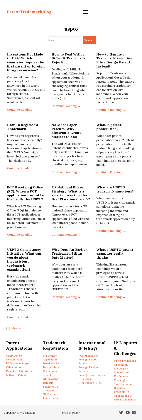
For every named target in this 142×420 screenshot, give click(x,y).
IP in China (85, 379)
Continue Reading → (21, 109)
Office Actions (15, 367)
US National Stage (17, 363)
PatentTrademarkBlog (29, 11)
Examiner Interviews (19, 371)
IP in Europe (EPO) (90, 382)
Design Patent (14, 359)
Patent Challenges (125, 399)
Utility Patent (14, 355)
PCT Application (88, 355)
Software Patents (16, 375)
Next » (16, 328)
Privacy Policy (71, 412)
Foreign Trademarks (91, 375)
